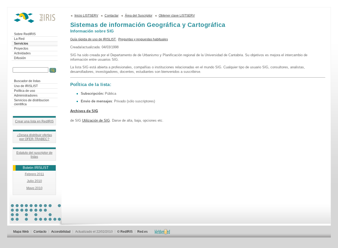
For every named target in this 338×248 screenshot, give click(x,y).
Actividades (22, 53)
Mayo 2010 (34, 188)
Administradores (25, 95)
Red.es (142, 231)
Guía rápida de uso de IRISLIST (93, 39)
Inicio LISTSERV (86, 15)
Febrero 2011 (34, 174)
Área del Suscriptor (138, 15)
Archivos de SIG (84, 111)
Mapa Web (21, 231)
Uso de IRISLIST (26, 86)
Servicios (21, 43)
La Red (19, 38)
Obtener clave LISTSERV (177, 15)
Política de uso (24, 90)
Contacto (40, 231)
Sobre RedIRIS (25, 34)
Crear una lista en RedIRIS (34, 121)
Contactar (112, 15)
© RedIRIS (125, 231)
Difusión (20, 58)
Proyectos (21, 48)
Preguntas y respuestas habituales (143, 39)
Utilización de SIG (96, 120)
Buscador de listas (27, 81)
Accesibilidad (61, 231)
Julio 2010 (34, 181)
